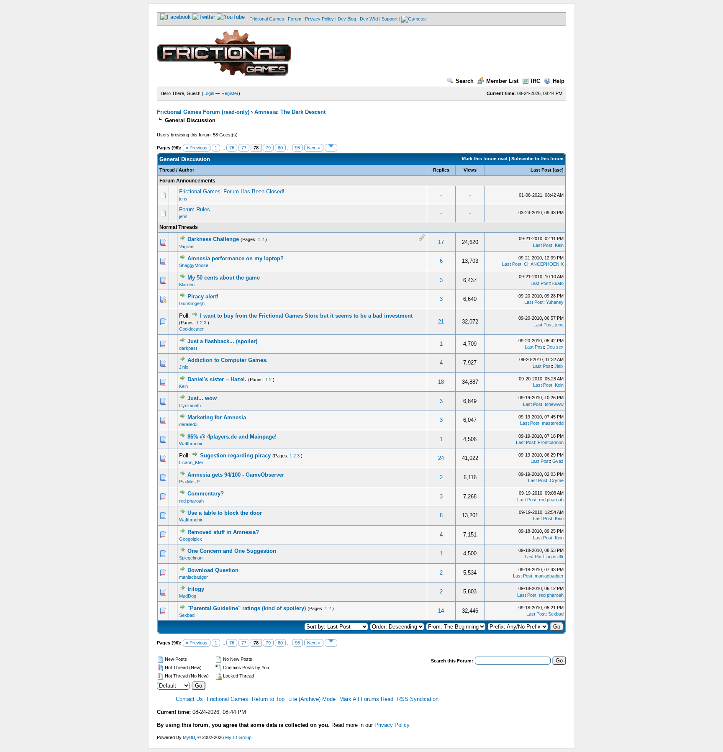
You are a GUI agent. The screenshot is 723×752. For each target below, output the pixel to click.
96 (297, 147)
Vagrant (187, 246)
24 (441, 458)
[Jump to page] (331, 147)
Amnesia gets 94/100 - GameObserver (235, 475)
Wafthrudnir (191, 443)
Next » (313, 147)
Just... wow (202, 398)
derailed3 (188, 424)
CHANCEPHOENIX (544, 264)
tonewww (554, 404)
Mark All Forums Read (366, 699)
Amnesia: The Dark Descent (290, 112)
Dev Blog (347, 18)
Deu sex (555, 346)
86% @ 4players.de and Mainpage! (232, 437)
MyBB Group (238, 737)
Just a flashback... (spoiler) (222, 341)
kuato (558, 283)
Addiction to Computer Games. (227, 360)
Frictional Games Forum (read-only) (203, 112)
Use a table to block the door (224, 513)
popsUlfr (555, 556)
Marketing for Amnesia (216, 417)
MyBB (189, 737)
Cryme (557, 480)
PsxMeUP (189, 481)
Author (186, 169)
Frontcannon (551, 442)
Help (558, 81)
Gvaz (558, 461)
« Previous (197, 147)
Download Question (212, 570)
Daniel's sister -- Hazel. (216, 379)
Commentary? (205, 493)
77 (243, 147)
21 (441, 321)
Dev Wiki (369, 18)
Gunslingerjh (192, 303)
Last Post (541, 169)
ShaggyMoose (193, 265)
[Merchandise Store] (414, 18)
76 (231, 147)
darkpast (188, 348)
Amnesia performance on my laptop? (235, 258)
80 (280, 147)
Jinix (183, 367)
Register (229, 93)
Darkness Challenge (213, 239)
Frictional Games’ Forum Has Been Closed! (232, 191)
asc (558, 169)
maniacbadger (193, 577)
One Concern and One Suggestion (231, 551)
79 (268, 147)
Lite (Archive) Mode (312, 699)
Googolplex (190, 539)
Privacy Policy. (392, 725)
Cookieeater (191, 328)
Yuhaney (555, 302)
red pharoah (191, 500)
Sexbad (187, 615)
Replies (441, 169)
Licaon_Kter (191, 462)
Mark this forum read (485, 158)
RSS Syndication (417, 699)
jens (183, 198)
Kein (559, 245)
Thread (167, 169)
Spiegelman (191, 557)
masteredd (553, 423)
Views (470, 169)
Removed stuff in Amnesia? (223, 532)
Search (465, 81)
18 (441, 382)
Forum (294, 18)
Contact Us (189, 699)
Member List (502, 81)
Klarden (187, 284)
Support (389, 18)
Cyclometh (190, 405)
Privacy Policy (319, 18)
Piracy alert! (202, 296)
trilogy (195, 589)
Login (208, 93)
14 (441, 611)
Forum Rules (194, 209)
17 (441, 242)
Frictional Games (266, 18)
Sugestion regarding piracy (235, 455)
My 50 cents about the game (223, 278)
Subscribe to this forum (537, 158)
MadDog (187, 595)
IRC (535, 81)
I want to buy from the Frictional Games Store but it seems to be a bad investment (306, 316)
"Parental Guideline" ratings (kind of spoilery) (246, 608)
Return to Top (268, 699)
